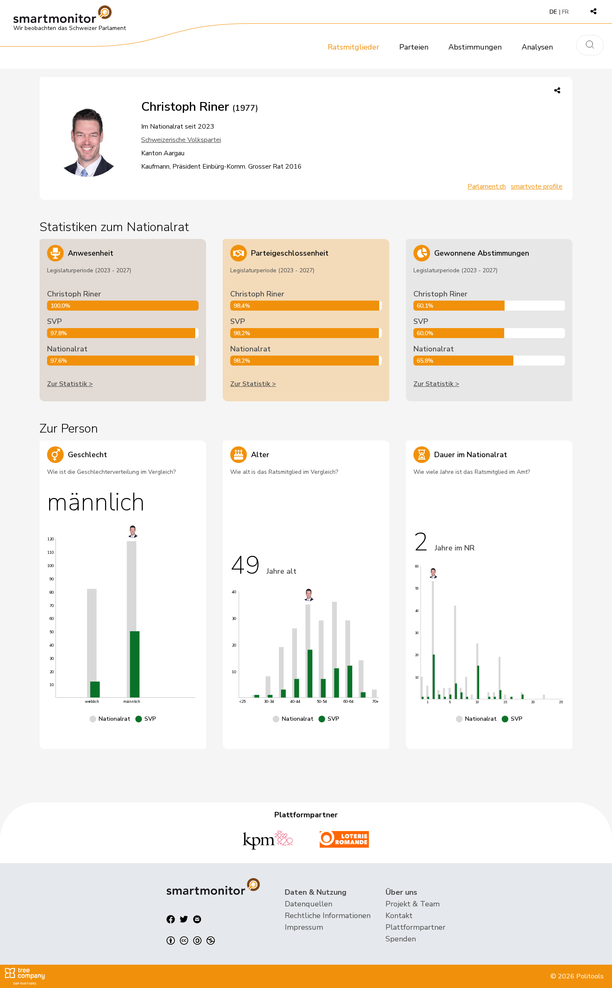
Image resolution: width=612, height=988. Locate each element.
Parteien (413, 47)
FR (565, 12)
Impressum (304, 927)
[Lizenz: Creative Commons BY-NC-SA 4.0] (191, 940)
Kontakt (399, 916)
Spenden (401, 939)
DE (553, 12)
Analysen (537, 47)
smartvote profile (536, 186)
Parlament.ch (487, 186)
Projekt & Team (413, 904)
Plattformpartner (415, 927)
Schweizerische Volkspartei (181, 139)
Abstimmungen (475, 47)
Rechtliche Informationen (328, 916)
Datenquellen (308, 904)
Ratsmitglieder (353, 47)
